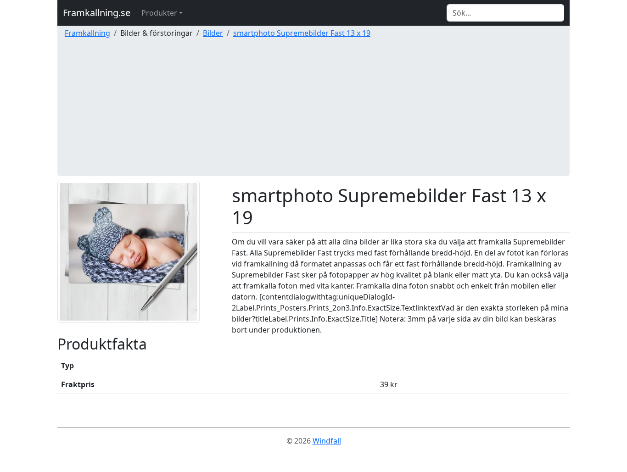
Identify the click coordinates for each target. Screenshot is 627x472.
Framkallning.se (96, 12)
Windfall (327, 441)
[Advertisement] (313, 112)
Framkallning (87, 33)
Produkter (159, 13)
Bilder (213, 33)
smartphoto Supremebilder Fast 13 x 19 (301, 33)
